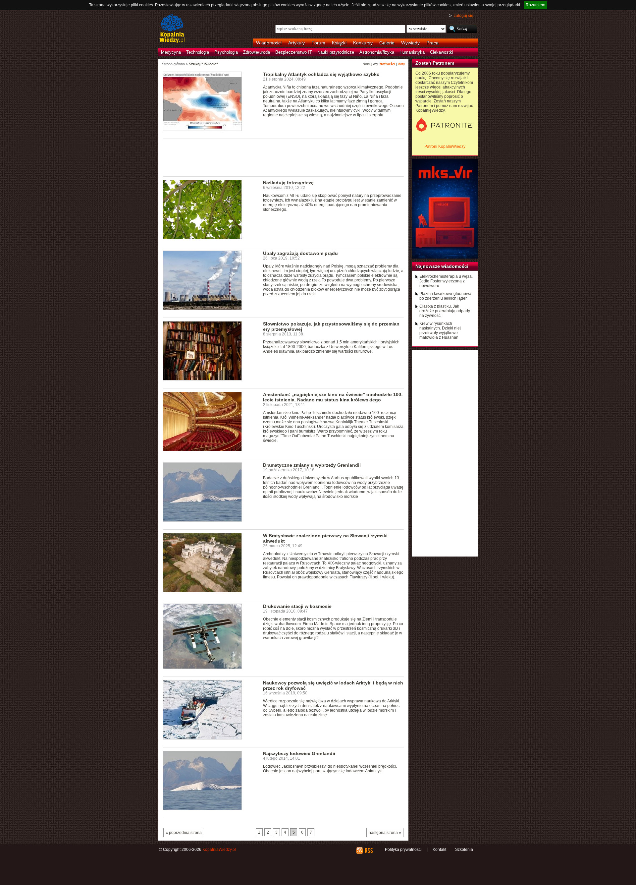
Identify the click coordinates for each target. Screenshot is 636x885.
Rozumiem (535, 5)
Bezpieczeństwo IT (293, 52)
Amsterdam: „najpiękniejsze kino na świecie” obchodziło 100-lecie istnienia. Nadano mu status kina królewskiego (333, 397)
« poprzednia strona (184, 832)
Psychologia (226, 52)
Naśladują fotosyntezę (288, 182)
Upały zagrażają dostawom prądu (300, 253)
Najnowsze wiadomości (441, 266)
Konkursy (363, 42)
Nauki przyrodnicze (335, 52)
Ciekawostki (441, 52)
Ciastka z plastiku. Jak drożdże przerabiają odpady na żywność (444, 311)
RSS (368, 850)
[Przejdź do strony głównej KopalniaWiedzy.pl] (172, 29)
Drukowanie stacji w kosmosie (297, 606)
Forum (318, 42)
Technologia (197, 52)
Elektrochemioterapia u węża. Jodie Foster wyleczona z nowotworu (446, 281)
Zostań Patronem (434, 63)
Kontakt (439, 849)
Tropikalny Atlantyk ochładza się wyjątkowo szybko (321, 74)
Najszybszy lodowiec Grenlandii (299, 753)
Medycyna (171, 52)
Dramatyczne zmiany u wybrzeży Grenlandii (312, 465)
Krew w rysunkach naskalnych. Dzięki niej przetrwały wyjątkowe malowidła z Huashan (440, 330)
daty (401, 64)
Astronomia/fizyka (376, 52)
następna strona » (385, 832)
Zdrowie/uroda (256, 52)
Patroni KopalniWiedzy (444, 146)
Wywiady (410, 42)
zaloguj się (463, 15)
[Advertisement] (283, 157)
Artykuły (296, 42)
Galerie (387, 42)
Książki (339, 42)
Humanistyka (412, 52)
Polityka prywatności (403, 849)
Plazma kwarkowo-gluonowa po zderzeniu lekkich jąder (445, 296)
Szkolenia (464, 849)
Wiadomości (269, 42)
